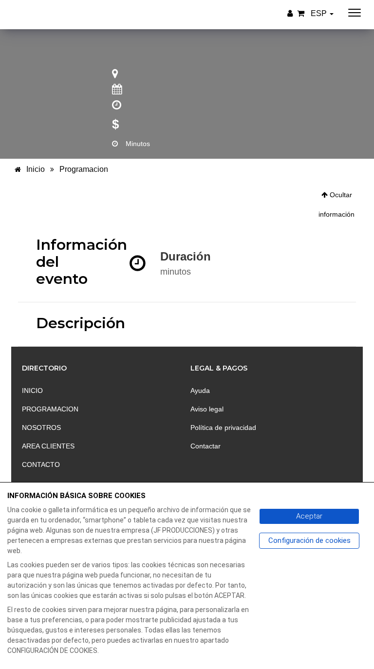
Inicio (34, 169)
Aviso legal (207, 409)
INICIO (32, 390)
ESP (320, 13)
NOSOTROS (41, 427)
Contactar (205, 446)
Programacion (83, 169)
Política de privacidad (223, 427)
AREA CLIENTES (48, 446)
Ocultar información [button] (336, 204)
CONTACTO (41, 464)
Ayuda (200, 390)
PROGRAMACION (50, 409)
